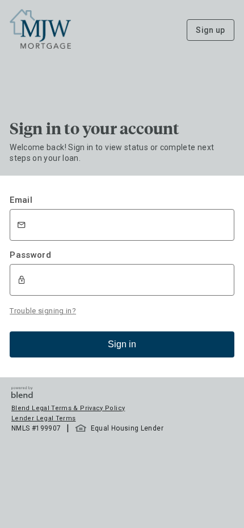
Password (30, 255)
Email (21, 200)
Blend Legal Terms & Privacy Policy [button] (68, 408)
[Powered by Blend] (22, 395)
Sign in (122, 344)
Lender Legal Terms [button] (43, 418)
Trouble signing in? (43, 310)
